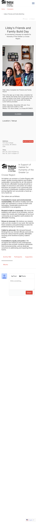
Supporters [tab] (28, 257)
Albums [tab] (5, 264)
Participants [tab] (18, 257)
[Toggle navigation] (33, 3)
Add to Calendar (28, 141)
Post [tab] (15, 276)
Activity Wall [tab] (7, 257)
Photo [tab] (23, 276)
